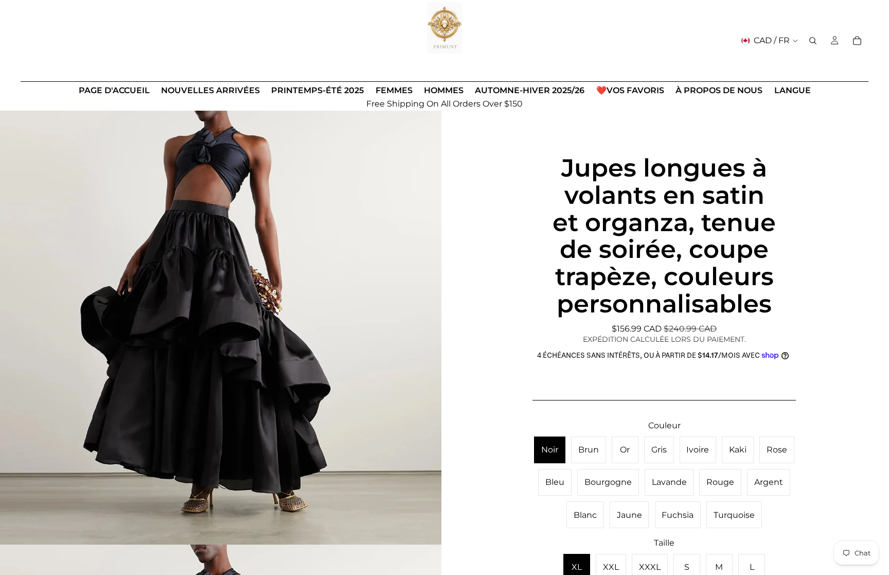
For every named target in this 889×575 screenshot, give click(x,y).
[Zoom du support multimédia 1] (220, 324)
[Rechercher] (813, 40)
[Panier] (857, 40)
